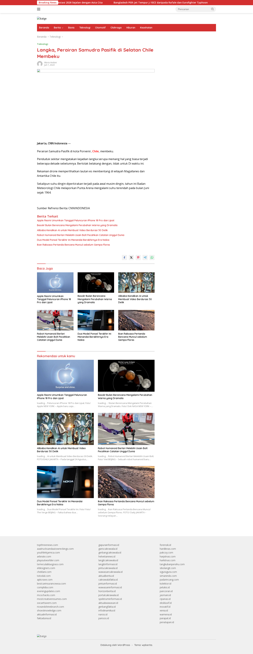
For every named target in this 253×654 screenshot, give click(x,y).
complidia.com (45, 587)
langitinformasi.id (107, 564)
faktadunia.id (44, 618)
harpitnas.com (168, 556)
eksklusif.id (166, 603)
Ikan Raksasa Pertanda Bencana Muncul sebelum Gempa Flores (73, 244)
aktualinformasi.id (47, 614)
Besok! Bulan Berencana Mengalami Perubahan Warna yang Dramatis (77, 225)
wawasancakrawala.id (110, 571)
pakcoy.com (166, 552)
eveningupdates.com (48, 591)
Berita (57, 27)
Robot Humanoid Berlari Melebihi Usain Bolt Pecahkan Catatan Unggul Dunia (80, 235)
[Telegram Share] (145, 257)
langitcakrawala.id (108, 560)
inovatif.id (165, 606)
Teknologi (84, 27)
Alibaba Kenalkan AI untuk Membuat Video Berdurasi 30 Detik (72, 230)
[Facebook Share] (124, 257)
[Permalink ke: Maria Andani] (40, 63)
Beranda (44, 27)
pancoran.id (166, 591)
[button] (212, 9)
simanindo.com (168, 575)
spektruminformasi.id (110, 599)
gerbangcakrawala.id (109, 552)
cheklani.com (44, 571)
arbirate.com (44, 556)
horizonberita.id (107, 591)
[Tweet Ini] (131, 257)
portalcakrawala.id (108, 595)
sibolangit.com (168, 568)
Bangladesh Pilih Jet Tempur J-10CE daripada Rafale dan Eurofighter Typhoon (140, 2)
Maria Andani (50, 62)
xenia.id (164, 610)
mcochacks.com (46, 595)
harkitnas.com (167, 560)
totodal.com (44, 575)
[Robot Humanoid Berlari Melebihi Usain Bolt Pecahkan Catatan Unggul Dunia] (55, 320)
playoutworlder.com (48, 560)
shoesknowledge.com (49, 610)
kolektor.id (165, 583)
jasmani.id (165, 595)
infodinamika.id (106, 610)
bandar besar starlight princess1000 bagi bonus (186, 45)
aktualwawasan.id (108, 603)
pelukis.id (165, 587)
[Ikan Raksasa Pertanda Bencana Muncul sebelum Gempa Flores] (136, 320)
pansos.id (103, 618)
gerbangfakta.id (107, 606)
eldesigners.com (46, 568)
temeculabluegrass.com (50, 564)
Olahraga (116, 27)
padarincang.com (169, 579)
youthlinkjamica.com (48, 552)
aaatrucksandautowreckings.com (55, 548)
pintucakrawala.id (108, 568)
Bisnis (71, 27)
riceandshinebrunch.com (50, 606)
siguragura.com (168, 571)
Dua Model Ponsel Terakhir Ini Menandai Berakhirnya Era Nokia (73, 239)
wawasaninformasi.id (110, 587)
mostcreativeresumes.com (52, 599)
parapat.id (165, 618)
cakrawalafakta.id (108, 579)
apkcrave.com (44, 579)
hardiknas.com (168, 548)
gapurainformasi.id (108, 545)
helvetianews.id (106, 556)
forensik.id (165, 545)
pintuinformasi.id (107, 583)
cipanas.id (165, 599)
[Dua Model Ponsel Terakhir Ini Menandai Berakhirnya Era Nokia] (96, 320)
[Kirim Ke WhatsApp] (152, 257)
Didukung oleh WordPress (115, 645)
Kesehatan (146, 27)
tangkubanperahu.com (172, 564)
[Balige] (42, 18)
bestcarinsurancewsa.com (51, 583)
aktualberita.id (106, 575)
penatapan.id (167, 622)
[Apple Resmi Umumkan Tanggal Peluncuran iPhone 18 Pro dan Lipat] (55, 282)
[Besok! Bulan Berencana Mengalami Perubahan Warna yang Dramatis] (96, 282)
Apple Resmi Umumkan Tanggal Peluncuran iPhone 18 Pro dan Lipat (75, 220)
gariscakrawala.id (107, 548)
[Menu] (39, 9)
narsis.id (102, 614)
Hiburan (130, 27)
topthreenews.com (47, 545)
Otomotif (100, 27)
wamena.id (166, 614)
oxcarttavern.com (47, 603)
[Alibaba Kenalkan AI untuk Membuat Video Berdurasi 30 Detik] (136, 282)
